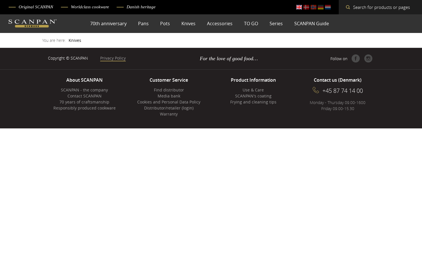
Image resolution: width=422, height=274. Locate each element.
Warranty (169, 114)
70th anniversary (108, 23)
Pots (165, 23)
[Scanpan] (33, 24)
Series (276, 23)
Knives (188, 23)
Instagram (368, 58)
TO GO (251, 23)
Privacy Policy (113, 58)
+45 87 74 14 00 (342, 91)
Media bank (169, 96)
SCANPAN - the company (84, 90)
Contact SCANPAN (84, 96)
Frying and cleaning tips (253, 102)
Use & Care (253, 90)
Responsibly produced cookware (84, 108)
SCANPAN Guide (311, 23)
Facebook (355, 58)
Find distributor (169, 90)
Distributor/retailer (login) (168, 108)
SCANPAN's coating (253, 96)
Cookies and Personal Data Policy (168, 102)
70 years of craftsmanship (84, 102)
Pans (143, 23)
